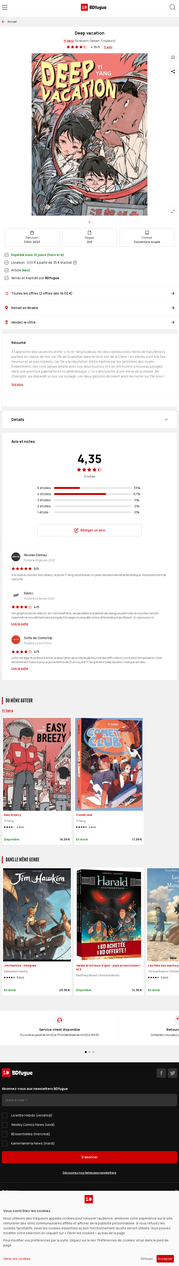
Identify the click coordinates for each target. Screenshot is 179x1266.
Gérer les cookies (17, 1258)
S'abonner (89, 1157)
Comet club (84, 815)
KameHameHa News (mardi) (33, 1143)
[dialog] (89, 1228)
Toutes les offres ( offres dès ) (41, 293)
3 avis (108, 47)
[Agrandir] (173, 211)
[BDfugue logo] (94, 7)
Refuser (147, 1258)
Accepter (165, 1258)
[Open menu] (4, 7)
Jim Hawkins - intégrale (20, 965)
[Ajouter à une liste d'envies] (173, 57)
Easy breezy (12, 815)
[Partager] (173, 71)
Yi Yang (69, 41)
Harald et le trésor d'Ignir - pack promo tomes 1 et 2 (108, 967)
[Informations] (75, 262)
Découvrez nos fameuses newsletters (89, 1173)
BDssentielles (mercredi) (30, 1134)
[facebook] (161, 1073)
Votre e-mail (15, 1100)
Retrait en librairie (24, 308)
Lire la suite (19, 624)
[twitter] (172, 1073)
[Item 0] (89, 222)
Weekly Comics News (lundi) (33, 1124)
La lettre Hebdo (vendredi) (31, 1115)
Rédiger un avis (92, 530)
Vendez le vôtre (23, 322)
